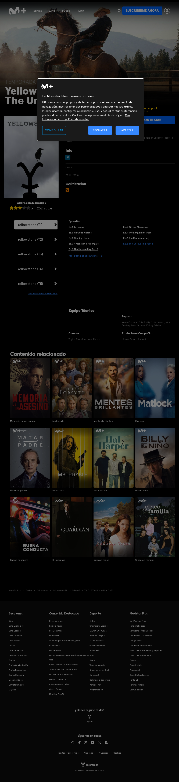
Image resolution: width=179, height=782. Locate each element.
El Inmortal (54, 645)
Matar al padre (18, 490)
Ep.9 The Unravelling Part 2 (83, 249)
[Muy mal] (11, 208)
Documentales (16, 680)
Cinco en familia (144, 560)
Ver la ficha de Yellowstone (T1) (85, 255)
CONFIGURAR (54, 130)
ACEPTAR (127, 130)
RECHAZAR (100, 130)
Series (37, 10)
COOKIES (117, 753)
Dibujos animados (57, 679)
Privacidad (103, 753)
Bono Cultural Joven (139, 675)
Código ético (136, 640)
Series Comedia (16, 675)
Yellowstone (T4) (30, 269)
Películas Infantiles (18, 655)
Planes (133, 660)
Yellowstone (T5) (30, 284)
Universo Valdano (98, 645)
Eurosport (94, 675)
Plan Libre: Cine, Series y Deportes (146, 650)
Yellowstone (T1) (30, 225)
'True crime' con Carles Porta (63, 669)
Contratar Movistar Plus (141, 645)
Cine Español (15, 631)
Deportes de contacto (100, 670)
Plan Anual (135, 670)
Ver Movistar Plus (138, 621)
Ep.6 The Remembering (136, 238)
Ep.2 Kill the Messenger (136, 227)
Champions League (99, 626)
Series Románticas (17, 670)
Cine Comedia (15, 635)
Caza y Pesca (55, 689)
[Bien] (24, 208)
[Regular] (20, 208)
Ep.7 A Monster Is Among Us (84, 243)
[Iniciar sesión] (167, 11)
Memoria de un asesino (23, 421)
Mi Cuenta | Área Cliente (141, 631)
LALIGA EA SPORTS (98, 631)
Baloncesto (95, 650)
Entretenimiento (16, 685)
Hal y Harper (100, 490)
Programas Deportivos (59, 684)
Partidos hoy (95, 685)
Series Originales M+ (18, 665)
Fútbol (66, 10)
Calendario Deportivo (100, 680)
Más (81, 11)
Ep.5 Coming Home (79, 238)
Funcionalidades (137, 626)
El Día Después (96, 640)
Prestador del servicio (68, 753)
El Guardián (58, 560)
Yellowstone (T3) (30, 254)
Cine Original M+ (17, 626)
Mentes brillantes (103, 421)
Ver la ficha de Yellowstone (43, 293)
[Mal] (16, 208)
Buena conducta (19, 560)
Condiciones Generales (141, 635)
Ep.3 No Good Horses (80, 232)
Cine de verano (16, 650)
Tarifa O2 (134, 680)
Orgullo (12, 690)
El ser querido (56, 621)
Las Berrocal (55, 650)
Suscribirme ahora (142, 11)
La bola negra (55, 626)
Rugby (92, 660)
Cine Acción (14, 640)
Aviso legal (88, 753)
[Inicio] (17, 11)
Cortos (12, 645)
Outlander (54, 635)
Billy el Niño (141, 490)
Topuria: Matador (98, 665)
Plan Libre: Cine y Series (141, 655)
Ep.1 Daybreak (76, 227)
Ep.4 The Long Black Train (137, 232)
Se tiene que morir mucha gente (64, 640)
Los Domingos (55, 631)
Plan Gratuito (136, 665)
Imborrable (58, 490)
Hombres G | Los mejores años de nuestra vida (69, 657)
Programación (96, 690)
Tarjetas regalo (137, 685)
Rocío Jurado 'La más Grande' (63, 664)
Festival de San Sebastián (61, 674)
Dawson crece (101, 560)
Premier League (97, 635)
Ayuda (89, 721)
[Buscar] (119, 10)
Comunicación (136, 690)
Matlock (139, 421)
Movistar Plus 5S (56, 694)
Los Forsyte (58, 421)
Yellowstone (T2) (30, 239)
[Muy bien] (28, 208)
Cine (52, 10)
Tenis (92, 655)
